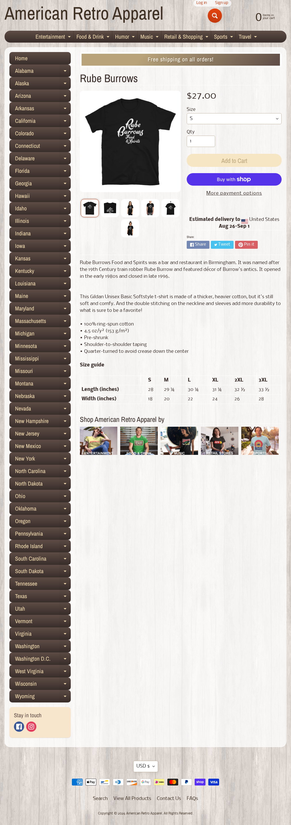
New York (43, 460)
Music (150, 37)
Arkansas (43, 109)
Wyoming (43, 697)
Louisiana (43, 284)
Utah (43, 610)
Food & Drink (93, 37)
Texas (43, 597)
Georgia (43, 184)
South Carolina (43, 560)
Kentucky (43, 272)
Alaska (43, 84)
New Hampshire (43, 422)
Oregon (43, 522)
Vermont (43, 622)
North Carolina (43, 472)
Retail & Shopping (187, 37)
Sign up (221, 3)
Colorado (43, 134)
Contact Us (169, 798)
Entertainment (54, 37)
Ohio (43, 497)
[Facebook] (19, 727)
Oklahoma (43, 510)
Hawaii (43, 197)
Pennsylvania (43, 535)
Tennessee (43, 585)
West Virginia (43, 672)
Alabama (43, 72)
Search (100, 798)
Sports (224, 37)
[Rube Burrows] (90, 208)
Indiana (43, 234)
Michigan (43, 334)
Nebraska (43, 397)
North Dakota (43, 485)
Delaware (43, 159)
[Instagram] (31, 727)
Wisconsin (43, 685)
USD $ (143, 766)
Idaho (43, 209)
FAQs (192, 798)
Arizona (43, 97)
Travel (248, 37)
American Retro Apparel (84, 13)
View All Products (132, 798)
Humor (125, 37)
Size (191, 109)
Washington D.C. (43, 660)
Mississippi (43, 360)
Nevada (43, 410)
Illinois (43, 222)
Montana (43, 385)
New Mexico (43, 447)
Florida (43, 172)
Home (21, 58)
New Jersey (43, 435)
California (43, 122)
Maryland (43, 309)
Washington (43, 647)
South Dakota (43, 572)
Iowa (43, 247)
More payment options (234, 193)
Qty (191, 132)
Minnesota (43, 347)
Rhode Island (43, 547)
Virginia (43, 635)
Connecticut (43, 147)
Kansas (43, 259)
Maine (43, 297)
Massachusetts (43, 322)
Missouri (43, 372)
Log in (201, 3)
